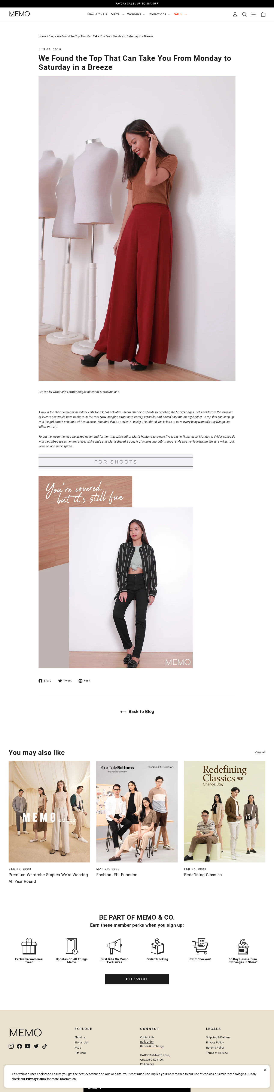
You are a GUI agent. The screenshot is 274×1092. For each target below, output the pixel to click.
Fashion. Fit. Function (117, 874)
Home (42, 36)
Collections (158, 14)
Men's (116, 14)
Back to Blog (140, 711)
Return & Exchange (152, 1046)
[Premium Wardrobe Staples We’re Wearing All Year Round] (49, 811)
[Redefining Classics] (224, 811)
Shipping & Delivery (218, 1037)
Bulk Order (146, 1041)
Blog (51, 36)
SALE (178, 14)
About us (80, 1037)
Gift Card (80, 1053)
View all (260, 752)
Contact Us (147, 1037)
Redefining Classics (203, 874)
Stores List (81, 1042)
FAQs (77, 1047)
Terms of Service (217, 1053)
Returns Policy (215, 1047)
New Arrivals (97, 14)
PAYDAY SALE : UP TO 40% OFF (137, 3)
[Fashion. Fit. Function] (137, 811)
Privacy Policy (215, 1042)
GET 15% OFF (137, 979)
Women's (134, 14)
